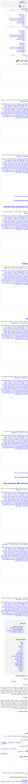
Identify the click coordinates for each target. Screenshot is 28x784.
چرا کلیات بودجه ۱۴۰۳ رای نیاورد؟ (14, 630)
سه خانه (12, 109)
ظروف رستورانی (18, 658)
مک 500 (24, 114)
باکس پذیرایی (25, 270)
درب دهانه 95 (23, 106)
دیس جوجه (7, 107)
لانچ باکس (20, 666)
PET (21, 642)
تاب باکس (14, 103)
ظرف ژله (25, 112)
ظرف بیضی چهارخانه (20, 110)
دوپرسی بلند (25, 107)
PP (21, 643)
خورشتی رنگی (8, 105)
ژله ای (20, 671)
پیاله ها (20, 669)
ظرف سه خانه (11, 110)
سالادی (20, 650)
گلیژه (16, 117)
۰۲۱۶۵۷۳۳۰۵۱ (18, 742)
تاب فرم (10, 103)
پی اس (3, 114)
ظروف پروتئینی (18, 662)
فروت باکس (19, 112)
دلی (21, 649)
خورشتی (14, 105)
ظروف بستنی (19, 654)
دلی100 (5, 106)
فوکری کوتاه (7, 112)
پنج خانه (7, 114)
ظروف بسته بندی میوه (17, 655)
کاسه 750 (25, 117)
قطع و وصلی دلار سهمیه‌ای (16, 627)
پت (10, 114)
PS (21, 644)
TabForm (3, 781)
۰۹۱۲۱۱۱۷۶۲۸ (12, 748)
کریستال (20, 117)
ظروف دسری (19, 657)
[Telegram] (22, 6)
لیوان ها (20, 668)
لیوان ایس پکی (15, 113)
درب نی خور (17, 106)
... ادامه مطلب (23, 101)
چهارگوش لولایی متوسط (16, 116)
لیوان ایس (21, 113)
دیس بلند (12, 107)
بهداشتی (19, 103)
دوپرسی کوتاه (18, 107)
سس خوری (19, 651)
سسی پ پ (18, 109)
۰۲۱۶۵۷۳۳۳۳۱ (11, 742)
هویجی (16, 114)
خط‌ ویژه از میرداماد (17, 629)
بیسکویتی (20, 646)
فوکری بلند (13, 112)
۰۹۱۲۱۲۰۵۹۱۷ (4, 748)
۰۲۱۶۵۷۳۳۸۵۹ (4, 743)
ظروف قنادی (19, 660)
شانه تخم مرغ (19, 653)
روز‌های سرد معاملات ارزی (15, 631)
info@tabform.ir (4, 753)
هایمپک (19, 114)
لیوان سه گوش (7, 113)
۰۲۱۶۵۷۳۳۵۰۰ (4, 742)
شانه (9, 109)
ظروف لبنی (19, 661)
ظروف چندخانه (18, 664)
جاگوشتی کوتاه (20, 105)
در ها (21, 647)
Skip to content (24, 8)
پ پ (13, 114)
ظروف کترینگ (19, 665)
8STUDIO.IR (24, 781)
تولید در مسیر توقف (17, 626)
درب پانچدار (10, 106)
